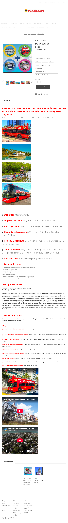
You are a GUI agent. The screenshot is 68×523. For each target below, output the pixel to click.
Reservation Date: (42, 58)
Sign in (59, 2)
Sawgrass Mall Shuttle (8, 28)
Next (31, 81)
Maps (20, 28)
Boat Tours (4, 24)
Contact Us (40, 28)
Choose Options (28, 473)
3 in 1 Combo (27, 478)
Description (7, 100)
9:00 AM (39, 68)
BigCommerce (10, 517)
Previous (3, 81)
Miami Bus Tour (29, 28)
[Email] (39, 94)
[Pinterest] (47, 94)
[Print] (41, 94)
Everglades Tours (25, 24)
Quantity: (37, 79)
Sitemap (4, 510)
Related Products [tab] (9, 461)
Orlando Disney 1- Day (38, 479)
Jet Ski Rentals (38, 24)
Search (41, 2)
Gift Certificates (50, 2)
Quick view (27, 469)
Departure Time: (42, 65)
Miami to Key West (51, 24)
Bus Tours (14, 24)
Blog (48, 28)
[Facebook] (36, 94)
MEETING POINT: (42, 71)
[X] (44, 94)
